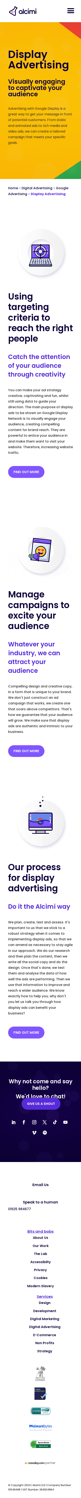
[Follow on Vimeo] (34, 1133)
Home (13, 188)
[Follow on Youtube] (65, 1122)
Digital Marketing (44, 1319)
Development (44, 1311)
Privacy (40, 1270)
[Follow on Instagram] (34, 1122)
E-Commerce (44, 1335)
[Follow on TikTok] (55, 1122)
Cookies (41, 1277)
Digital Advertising (37, 188)
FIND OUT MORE (26, 472)
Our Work (41, 1245)
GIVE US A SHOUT (41, 1103)
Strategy (44, 1351)
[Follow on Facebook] (24, 1122)
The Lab (40, 1253)
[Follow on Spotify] (44, 1133)
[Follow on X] (44, 1122)
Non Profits (44, 1343)
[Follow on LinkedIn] (13, 1122)
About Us (40, 1237)
